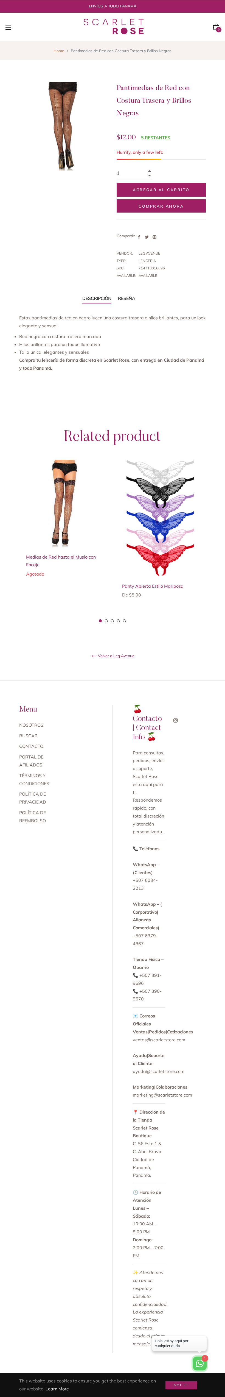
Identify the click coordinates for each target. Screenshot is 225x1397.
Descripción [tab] (96, 298)
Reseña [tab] (127, 298)
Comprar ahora (161, 206)
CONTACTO (31, 746)
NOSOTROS (31, 725)
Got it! (181, 1385)
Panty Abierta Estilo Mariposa (153, 586)
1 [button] (100, 620)
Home (59, 50)
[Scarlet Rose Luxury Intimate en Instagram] (175, 720)
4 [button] (118, 620)
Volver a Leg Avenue (115, 656)
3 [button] (112, 620)
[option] (64, 527)
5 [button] (124, 620)
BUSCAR (28, 735)
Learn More (57, 1389)
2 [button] (106, 620)
